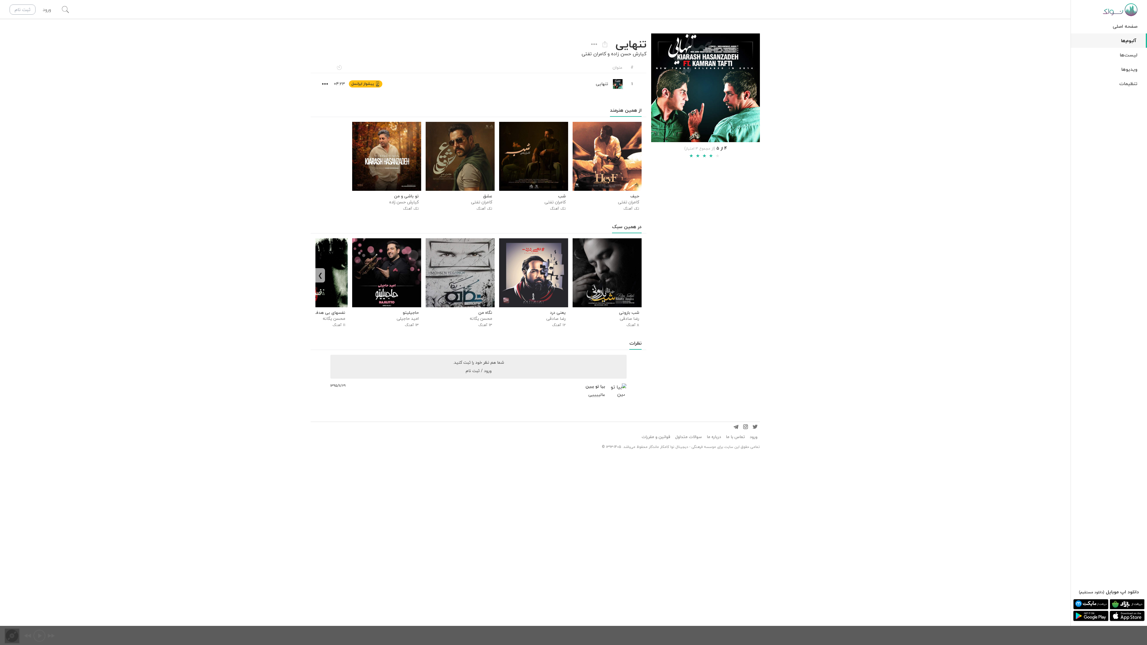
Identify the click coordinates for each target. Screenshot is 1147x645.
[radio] (691, 155)
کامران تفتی (594, 54)
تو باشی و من (406, 196)
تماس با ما (735, 437)
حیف (634, 196)
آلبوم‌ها (1128, 40)
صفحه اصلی (1125, 26)
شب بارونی (629, 313)
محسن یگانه (481, 318)
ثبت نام (22, 9)
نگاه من (485, 313)
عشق (487, 196)
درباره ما (714, 437)
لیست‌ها (1128, 55)
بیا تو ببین (595, 386)
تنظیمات (1128, 83)
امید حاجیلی (408, 318)
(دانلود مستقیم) (1091, 592)
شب (562, 196)
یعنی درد (558, 313)
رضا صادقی (629, 318)
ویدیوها (1129, 69)
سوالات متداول (688, 437)
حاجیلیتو (411, 313)
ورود (753, 437)
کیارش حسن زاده (628, 54)
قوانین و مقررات (656, 437)
